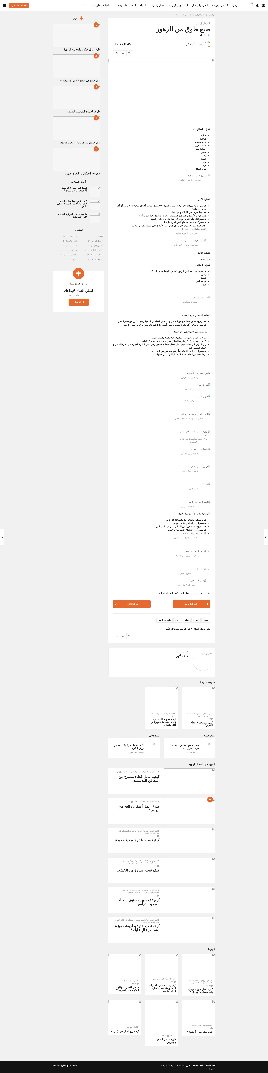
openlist (124, 980)
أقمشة (196, 620)
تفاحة (193, 713)
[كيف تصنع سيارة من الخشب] (189, 870)
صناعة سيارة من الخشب (151, 863)
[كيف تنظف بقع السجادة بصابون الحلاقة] (76, 128)
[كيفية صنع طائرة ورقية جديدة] (189, 840)
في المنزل (126, 771)
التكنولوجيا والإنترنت (179, 5)
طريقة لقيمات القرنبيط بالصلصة (83, 111)
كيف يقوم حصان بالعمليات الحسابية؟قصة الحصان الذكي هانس (162, 988)
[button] (263, 5)
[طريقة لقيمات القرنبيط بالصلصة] (76, 97)
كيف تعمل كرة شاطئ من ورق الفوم (128, 746)
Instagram (193, 980)
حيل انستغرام (196, 983)
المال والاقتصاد (196, 1025)
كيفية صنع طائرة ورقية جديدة (137, 840)
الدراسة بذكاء (126, 890)
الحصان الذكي (166, 979)
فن (113, 980)
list (210, 983)
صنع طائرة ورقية (143, 831)
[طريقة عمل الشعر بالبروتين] (161, 1016)
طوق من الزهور (164, 620)
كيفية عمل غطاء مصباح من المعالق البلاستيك (139, 778)
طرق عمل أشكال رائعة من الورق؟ (139, 808)
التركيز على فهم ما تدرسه (140, 890)
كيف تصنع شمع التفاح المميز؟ (201, 724)
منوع (85, 5)
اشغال (136, 801)
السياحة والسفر (138, 5)
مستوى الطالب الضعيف (135, 892)
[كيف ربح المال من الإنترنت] (124, 1012)
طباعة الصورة (119, 920)
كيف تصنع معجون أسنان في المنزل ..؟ (185, 746)
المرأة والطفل (71, 246)
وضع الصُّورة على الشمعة (151, 922)
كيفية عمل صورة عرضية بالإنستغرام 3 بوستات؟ (200, 991)
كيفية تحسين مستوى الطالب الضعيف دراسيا (138, 902)
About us (210, 1066)
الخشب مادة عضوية (141, 861)
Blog (173, 1035)
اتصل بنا (212, 1069)
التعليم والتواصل (200, 5)
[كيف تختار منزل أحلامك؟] (198, 1011)
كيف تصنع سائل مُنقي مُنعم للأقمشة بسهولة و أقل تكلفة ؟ (164, 722)
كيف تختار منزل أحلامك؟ (200, 1032)
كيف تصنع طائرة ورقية (152, 833)
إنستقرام (204, 983)
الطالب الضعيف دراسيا (152, 892)
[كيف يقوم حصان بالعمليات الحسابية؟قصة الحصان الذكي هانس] (161, 965)
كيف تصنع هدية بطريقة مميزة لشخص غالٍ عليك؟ (137, 928)
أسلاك (206, 620)
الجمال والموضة (157, 5)
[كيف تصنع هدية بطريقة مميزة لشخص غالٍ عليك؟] (189, 929)
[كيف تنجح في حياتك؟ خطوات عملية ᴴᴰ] (76, 66)
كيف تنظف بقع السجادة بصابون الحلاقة (79, 142)
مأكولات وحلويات (101, 5)
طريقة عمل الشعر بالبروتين (166, 1041)
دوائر (187, 620)
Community (197, 1066)
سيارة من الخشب (128, 861)
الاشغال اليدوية (221, 5)
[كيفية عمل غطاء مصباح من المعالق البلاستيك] (189, 781)
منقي (169, 716)
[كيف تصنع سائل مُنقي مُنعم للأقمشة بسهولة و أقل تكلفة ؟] (161, 699)
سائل (152, 713)
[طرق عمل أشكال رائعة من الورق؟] (189, 811)
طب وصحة (121, 5)
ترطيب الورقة (130, 920)
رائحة (157, 713)
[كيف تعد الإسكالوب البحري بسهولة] (76, 159)
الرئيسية (236, 5)
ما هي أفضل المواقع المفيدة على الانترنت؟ (127, 989)
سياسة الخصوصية (167, 1066)
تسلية (117, 980)
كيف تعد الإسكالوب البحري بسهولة (82, 173)
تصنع (198, 713)
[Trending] (210, 799)
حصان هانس (157, 979)
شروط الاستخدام (183, 1066)
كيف (204, 716)
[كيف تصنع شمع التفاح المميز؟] (198, 699)
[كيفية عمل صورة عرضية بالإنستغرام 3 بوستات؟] (198, 966)
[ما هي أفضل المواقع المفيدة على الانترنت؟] (124, 966)
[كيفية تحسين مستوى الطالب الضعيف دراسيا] (189, 900)
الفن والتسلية (144, 771)
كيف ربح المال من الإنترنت (125, 1031)
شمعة (177, 620)
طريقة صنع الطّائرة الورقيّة (127, 831)
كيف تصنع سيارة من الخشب (133, 863)
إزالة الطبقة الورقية (142, 920)
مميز (199, 716)
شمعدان (209, 716)
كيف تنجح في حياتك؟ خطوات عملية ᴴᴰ (80, 80)
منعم (173, 716)
